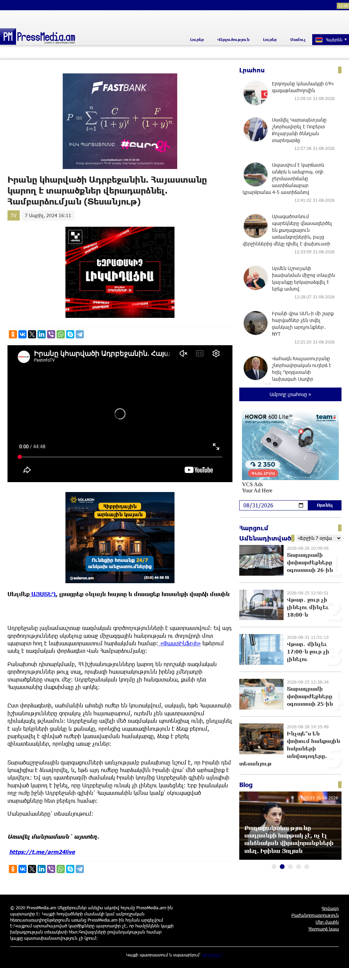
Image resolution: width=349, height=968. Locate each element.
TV (13, 215)
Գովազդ (330, 908)
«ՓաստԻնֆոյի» (179, 643)
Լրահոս (252, 70)
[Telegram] (80, 334)
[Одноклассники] (13, 334)
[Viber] (51, 334)
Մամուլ (297, 39)
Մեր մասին (327, 922)
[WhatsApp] (61, 334)
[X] (32, 334)
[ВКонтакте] (22, 334)
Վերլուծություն (233, 39)
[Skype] (70, 334)
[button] (274, 866)
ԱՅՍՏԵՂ (43, 594)
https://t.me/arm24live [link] (42, 851)
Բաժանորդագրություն (315, 915)
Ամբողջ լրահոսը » (290, 394)
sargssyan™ (212, 954)
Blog (246, 784)
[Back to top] (337, 956)
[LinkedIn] (41, 334)
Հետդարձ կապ (323, 928)
